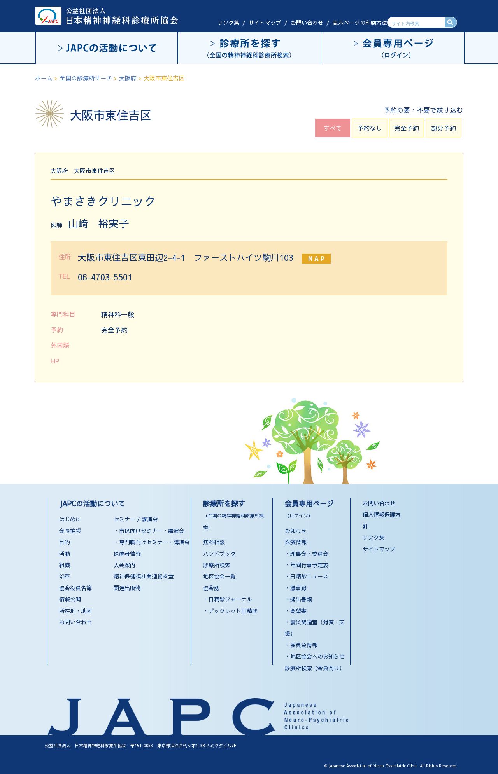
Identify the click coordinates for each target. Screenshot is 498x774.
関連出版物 (127, 588)
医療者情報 (127, 553)
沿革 (64, 576)
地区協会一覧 (219, 576)
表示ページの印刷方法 (360, 22)
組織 (64, 565)
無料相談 (214, 542)
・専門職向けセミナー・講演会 (152, 542)
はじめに (70, 519)
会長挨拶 (70, 531)
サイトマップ (265, 22)
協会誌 (211, 588)
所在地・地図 (75, 611)
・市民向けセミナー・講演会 (149, 531)
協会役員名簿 (75, 588)
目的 (64, 542)
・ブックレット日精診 (230, 611)
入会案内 (124, 565)
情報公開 (70, 599)
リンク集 (228, 22)
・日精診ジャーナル (227, 599)
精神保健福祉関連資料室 (144, 576)
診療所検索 (216, 565)
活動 (64, 553)
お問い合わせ (307, 22)
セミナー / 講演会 (136, 519)
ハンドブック (219, 553)
